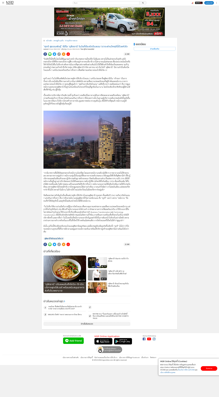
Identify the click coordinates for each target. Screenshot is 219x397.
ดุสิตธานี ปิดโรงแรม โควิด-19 (54, 238)
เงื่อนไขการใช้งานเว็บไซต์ (186, 370)
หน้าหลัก (49, 41)
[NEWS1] (199, 3)
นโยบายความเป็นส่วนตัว (71, 357)
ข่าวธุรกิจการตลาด (71, 41)
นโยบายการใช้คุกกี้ (86, 357)
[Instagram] (154, 339)
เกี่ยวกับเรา (145, 357)
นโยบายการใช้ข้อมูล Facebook (129, 357)
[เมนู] (3, 3)
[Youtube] (149, 339)
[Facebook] (144, 339)
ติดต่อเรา (153, 357)
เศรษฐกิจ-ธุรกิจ (58, 41)
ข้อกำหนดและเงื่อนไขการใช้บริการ (105, 357)
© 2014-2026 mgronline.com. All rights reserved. (109, 360)
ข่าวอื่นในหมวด (87, 323)
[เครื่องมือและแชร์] (217, 3)
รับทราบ (209, 368)
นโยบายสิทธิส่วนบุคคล (167, 372)
